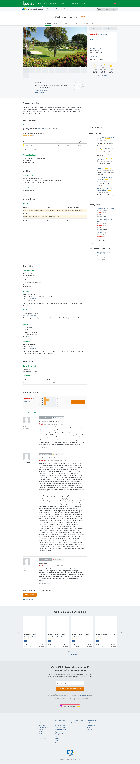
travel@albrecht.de (83, 695)
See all (90, 200)
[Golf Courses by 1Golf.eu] (28, 3)
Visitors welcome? (96, 48)
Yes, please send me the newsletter (70, 689)
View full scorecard (31, 150)
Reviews (27, 401)
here (52, 698)
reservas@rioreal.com (41, 90)
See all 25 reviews (28, 599)
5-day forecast (102, 75)
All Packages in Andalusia (69, 654)
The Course (94, 39)
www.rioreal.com (40, 92)
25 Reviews (104, 34)
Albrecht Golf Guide (34, 9)
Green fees (93, 57)
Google (48, 447)
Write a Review (78, 402)
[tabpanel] (70, 633)
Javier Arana (42, 128)
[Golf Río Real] (26, 70)
